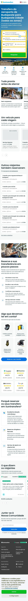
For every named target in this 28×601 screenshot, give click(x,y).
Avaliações (4, 567)
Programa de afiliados (19, 552)
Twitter (20, 567)
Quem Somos (4, 564)
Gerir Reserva (4, 549)
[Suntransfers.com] (7, 2)
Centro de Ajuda (5, 552)
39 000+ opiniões (20, 377)
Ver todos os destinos (6, 235)
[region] (14, 587)
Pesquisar (14, 55)
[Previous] (2, 155)
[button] (24, 32)
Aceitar (14, 592)
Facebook (20, 564)
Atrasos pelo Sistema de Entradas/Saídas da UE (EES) (7, 556)
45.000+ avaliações (6, 499)
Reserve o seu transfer (14, 359)
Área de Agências (20, 549)
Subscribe (14, 529)
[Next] (6, 155)
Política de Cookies (11, 588)
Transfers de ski (5, 569)
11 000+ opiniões (7, 390)
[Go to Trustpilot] (20, 543)
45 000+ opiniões (7, 377)
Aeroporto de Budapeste (10, 171)
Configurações (14, 596)
